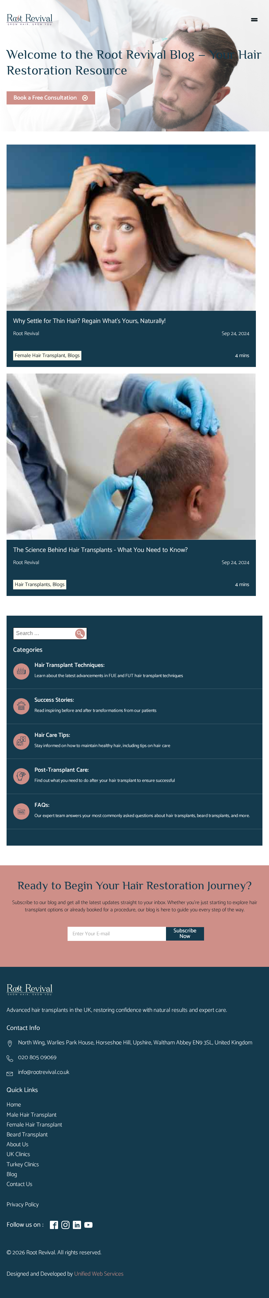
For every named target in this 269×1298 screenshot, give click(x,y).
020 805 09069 (37, 1058)
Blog (12, 1175)
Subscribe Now (185, 934)
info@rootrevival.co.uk (43, 1072)
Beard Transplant (27, 1135)
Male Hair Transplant (31, 1115)
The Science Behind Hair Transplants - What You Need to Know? (100, 550)
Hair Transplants (32, 584)
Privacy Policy (23, 1205)
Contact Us (19, 1184)
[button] (51, 98)
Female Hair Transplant (40, 355)
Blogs (74, 355)
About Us (18, 1145)
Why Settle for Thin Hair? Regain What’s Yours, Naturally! (89, 321)
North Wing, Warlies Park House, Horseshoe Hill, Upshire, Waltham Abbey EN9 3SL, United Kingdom (135, 1043)
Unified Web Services (99, 1274)
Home (14, 1105)
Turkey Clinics (23, 1165)
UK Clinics (18, 1154)
